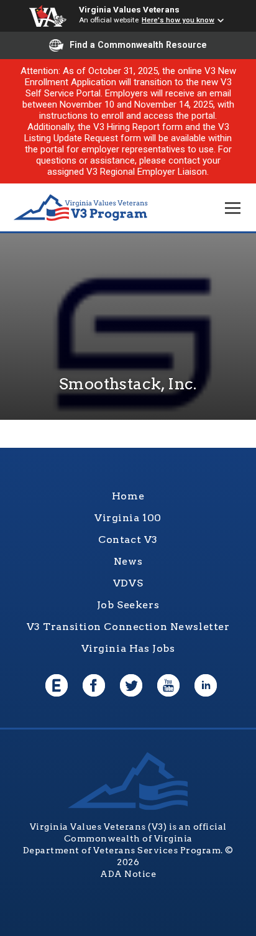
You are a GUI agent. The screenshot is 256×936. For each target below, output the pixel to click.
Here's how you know (178, 20)
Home (128, 496)
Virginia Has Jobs (128, 648)
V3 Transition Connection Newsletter (128, 626)
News (128, 561)
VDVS (128, 583)
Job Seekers (128, 605)
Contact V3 (128, 539)
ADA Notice (128, 874)
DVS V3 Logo (80, 208)
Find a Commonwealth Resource (138, 45)
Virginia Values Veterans (129, 9)
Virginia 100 (128, 518)
